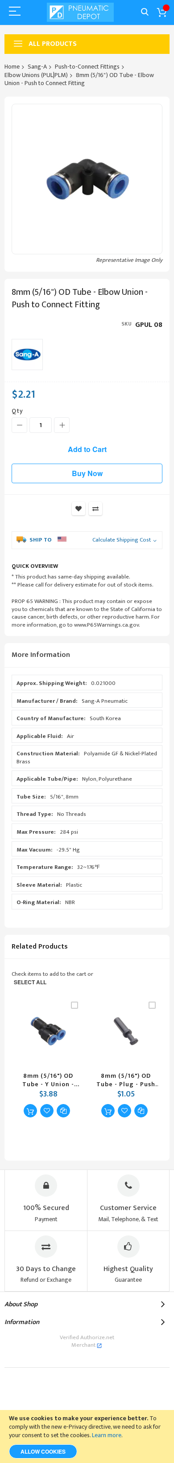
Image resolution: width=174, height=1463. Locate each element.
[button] (47, 1110)
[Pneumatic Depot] (80, 12)
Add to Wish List (78, 508)
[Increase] (62, 425)
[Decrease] (19, 425)
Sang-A (37, 66)
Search (145, 12)
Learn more (106, 1435)
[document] (87, 1436)
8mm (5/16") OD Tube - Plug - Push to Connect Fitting (126, 1080)
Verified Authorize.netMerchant (87, 1341)
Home (12, 66)
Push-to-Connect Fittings (87, 66)
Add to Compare (95, 508)
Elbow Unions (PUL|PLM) (36, 75)
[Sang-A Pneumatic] (27, 354)
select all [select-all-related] (30, 982)
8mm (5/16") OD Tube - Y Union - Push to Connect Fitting (48, 1080)
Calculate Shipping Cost (121, 540)
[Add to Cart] (30, 1110)
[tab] (87, 655)
